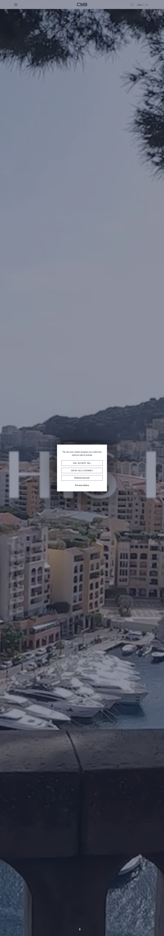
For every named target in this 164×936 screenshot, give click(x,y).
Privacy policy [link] (82, 485)
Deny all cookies (82, 470)
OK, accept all (82, 463)
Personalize (82, 478)
